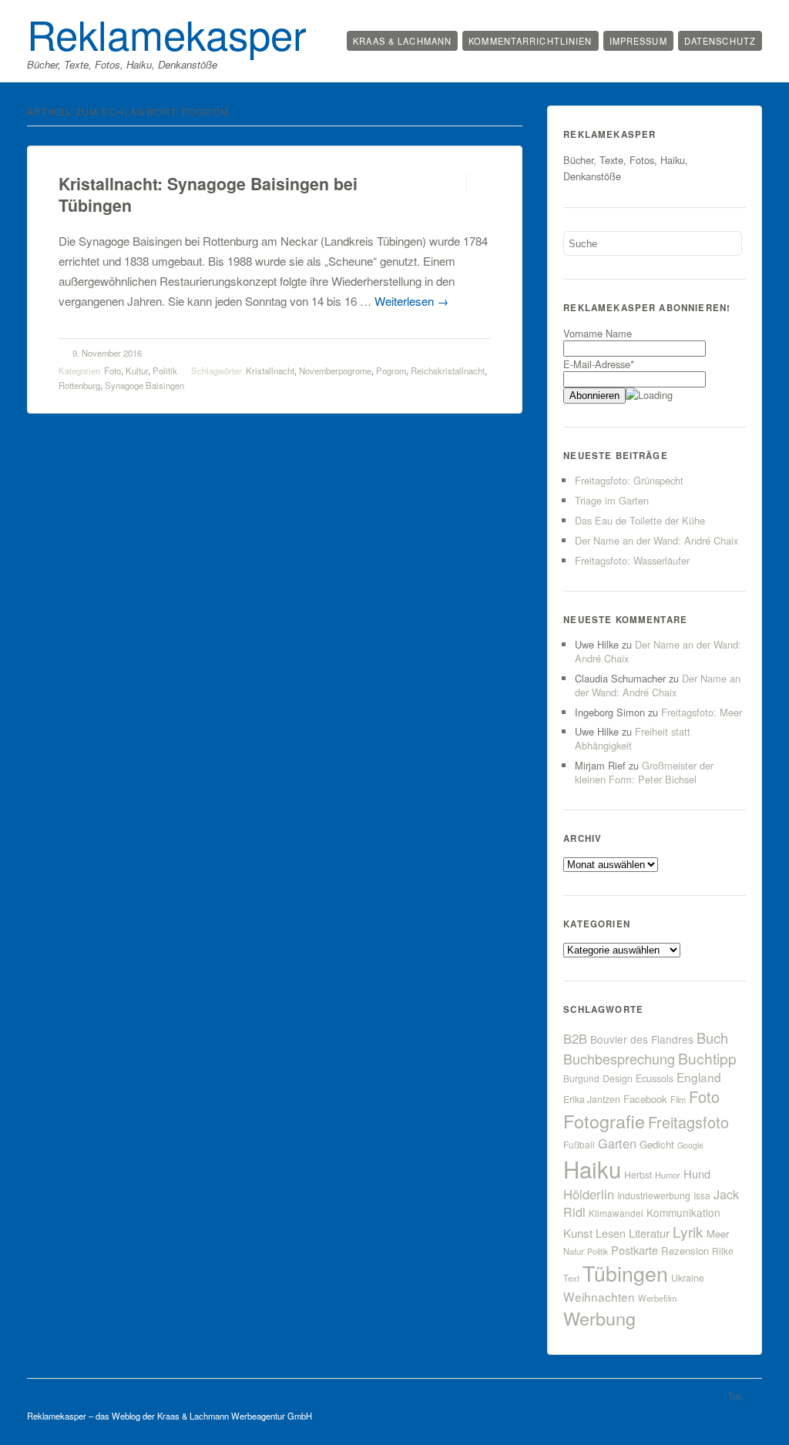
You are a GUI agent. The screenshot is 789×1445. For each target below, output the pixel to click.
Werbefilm (657, 1298)
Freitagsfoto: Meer (701, 712)
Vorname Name (597, 333)
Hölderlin (588, 1194)
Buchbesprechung (619, 1058)
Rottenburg (79, 385)
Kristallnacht (270, 370)
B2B (575, 1038)
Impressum (638, 41)
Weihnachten (599, 1296)
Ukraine (687, 1278)
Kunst (578, 1233)
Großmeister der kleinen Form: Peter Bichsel (644, 772)
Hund (696, 1173)
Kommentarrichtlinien (530, 41)
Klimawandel (616, 1212)
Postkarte (634, 1250)
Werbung (599, 1318)
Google (690, 1145)
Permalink (452, 183)
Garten (617, 1143)
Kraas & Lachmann (402, 41)
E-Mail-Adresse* (598, 364)
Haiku (592, 1168)
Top (735, 1396)
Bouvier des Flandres (641, 1039)
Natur (573, 1251)
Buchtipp (707, 1058)
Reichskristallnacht (448, 370)
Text (571, 1278)
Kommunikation (683, 1212)
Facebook (645, 1098)
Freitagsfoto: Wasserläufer (632, 560)
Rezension (685, 1250)
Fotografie (604, 1121)
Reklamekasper (167, 33)
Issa (701, 1195)
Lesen (611, 1233)
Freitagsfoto (688, 1122)
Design (618, 1078)
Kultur (137, 370)
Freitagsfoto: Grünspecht (629, 480)
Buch (712, 1038)
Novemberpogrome (335, 370)
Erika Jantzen (591, 1099)
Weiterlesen (411, 301)
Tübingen (625, 1273)
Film (678, 1099)
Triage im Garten (612, 500)
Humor (667, 1174)
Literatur (649, 1233)
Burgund (581, 1078)
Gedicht (657, 1144)
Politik (165, 370)
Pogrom (391, 370)
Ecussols (654, 1078)
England (699, 1076)
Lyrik (688, 1231)
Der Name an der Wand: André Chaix (656, 540)
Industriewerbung (653, 1195)
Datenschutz (720, 41)
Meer (718, 1233)
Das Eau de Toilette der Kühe (640, 520)
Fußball (579, 1144)
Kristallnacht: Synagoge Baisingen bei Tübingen (208, 194)
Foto (112, 370)
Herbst (638, 1175)
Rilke (723, 1250)
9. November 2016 (107, 353)
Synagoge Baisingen (144, 385)
